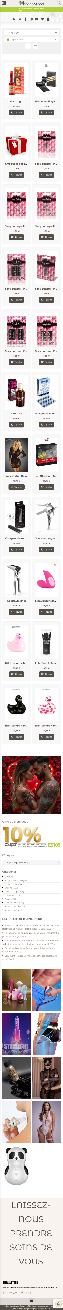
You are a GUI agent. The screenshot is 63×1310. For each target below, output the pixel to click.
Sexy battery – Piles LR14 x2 (21, 288)
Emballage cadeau (16, 163)
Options (18, 487)
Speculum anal (16, 600)
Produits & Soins (12, 903)
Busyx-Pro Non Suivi (14, 880)
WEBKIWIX (41, 1309)
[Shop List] (28, 46)
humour (8, 877)
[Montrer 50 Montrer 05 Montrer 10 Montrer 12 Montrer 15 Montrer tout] (31, 32)
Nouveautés (10, 895)
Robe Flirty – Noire (16, 476)
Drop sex (16, 413)
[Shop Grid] (35, 46)
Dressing (8, 888)
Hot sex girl (16, 101)
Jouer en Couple (12, 892)
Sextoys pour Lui (12, 910)
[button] (31, 1300)
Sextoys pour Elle (12, 906)
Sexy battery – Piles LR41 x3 (21, 226)
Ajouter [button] (18, 112)
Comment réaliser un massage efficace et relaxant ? (31, 956)
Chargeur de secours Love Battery (25, 538)
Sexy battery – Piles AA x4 (21, 351)
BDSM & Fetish (11, 884)
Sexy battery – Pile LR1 (48, 163)
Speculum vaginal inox (49, 538)
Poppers (8, 899)
